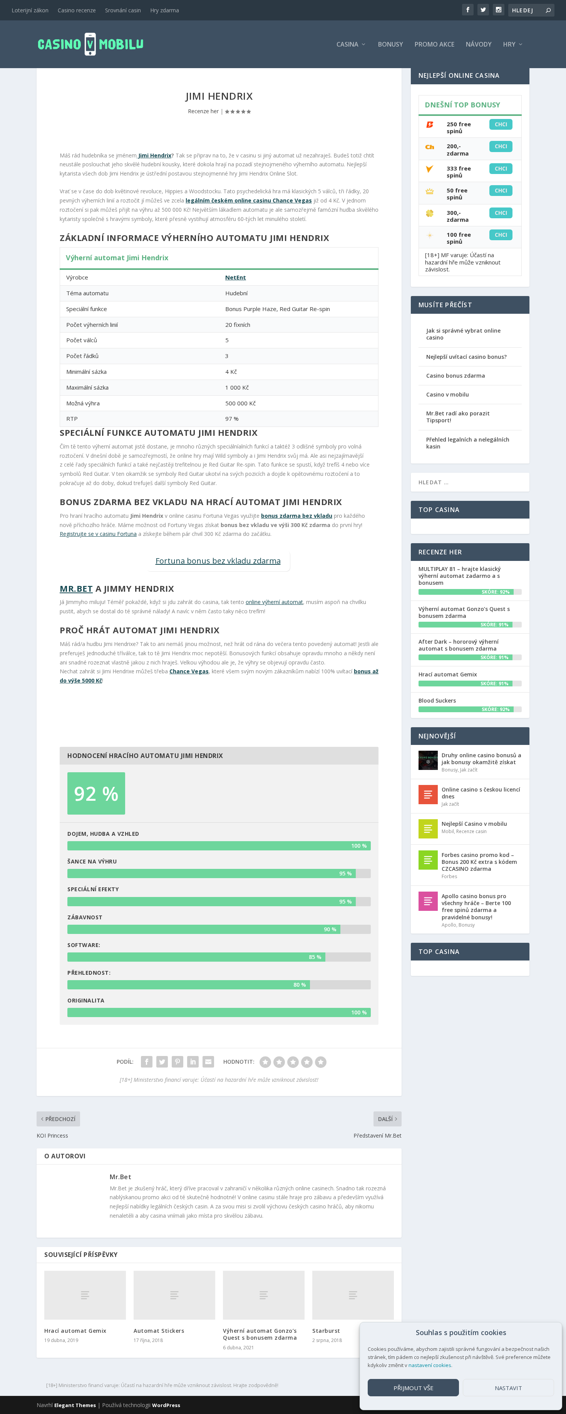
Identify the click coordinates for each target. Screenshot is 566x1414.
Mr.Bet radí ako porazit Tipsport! (458, 417)
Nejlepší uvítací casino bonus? (466, 356)
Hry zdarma (164, 10)
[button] (550, 1333)
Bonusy (390, 45)
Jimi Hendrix (154, 155)
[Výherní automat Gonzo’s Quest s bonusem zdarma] (264, 1295)
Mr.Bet (76, 588)
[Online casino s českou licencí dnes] (428, 794)
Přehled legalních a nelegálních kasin (467, 443)
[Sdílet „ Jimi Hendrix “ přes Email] (208, 1061)
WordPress (166, 1405)
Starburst (326, 1330)
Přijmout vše (414, 1388)
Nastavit (508, 1388)
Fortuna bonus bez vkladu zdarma (218, 561)
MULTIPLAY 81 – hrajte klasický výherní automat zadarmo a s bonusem (460, 575)
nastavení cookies (430, 1365)
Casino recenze (77, 10)
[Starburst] (353, 1295)
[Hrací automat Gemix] (85, 1295)
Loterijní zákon (30, 10)
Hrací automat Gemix (75, 1330)
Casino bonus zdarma (455, 375)
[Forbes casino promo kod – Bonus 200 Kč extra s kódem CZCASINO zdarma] (428, 860)
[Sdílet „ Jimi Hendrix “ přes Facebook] (146, 1061)
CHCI (501, 124)
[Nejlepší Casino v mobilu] (428, 828)
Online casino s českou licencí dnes (481, 793)
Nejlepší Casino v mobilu (474, 823)
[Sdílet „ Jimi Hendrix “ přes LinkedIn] (193, 1061)
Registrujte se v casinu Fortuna (98, 533)
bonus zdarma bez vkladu (296, 515)
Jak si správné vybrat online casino (463, 334)
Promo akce (434, 45)
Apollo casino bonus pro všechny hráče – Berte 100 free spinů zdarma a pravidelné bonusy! (476, 906)
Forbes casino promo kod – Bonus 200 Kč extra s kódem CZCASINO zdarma (479, 861)
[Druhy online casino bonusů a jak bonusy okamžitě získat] (428, 760)
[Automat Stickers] (174, 1295)
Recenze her (203, 111)
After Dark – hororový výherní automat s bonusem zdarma (459, 645)
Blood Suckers (437, 700)
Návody (479, 45)
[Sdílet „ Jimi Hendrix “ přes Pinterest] (177, 1061)
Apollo (449, 925)
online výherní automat (274, 602)
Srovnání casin (123, 10)
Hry (509, 45)
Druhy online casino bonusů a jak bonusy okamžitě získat (481, 758)
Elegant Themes (75, 1405)
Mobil (448, 831)
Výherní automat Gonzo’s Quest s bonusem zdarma (260, 1334)
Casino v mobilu (447, 394)
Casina (347, 45)
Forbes (449, 876)
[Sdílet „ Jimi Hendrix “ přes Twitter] (162, 1061)
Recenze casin (471, 831)
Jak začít (468, 769)
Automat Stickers (159, 1330)
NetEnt (235, 277)
